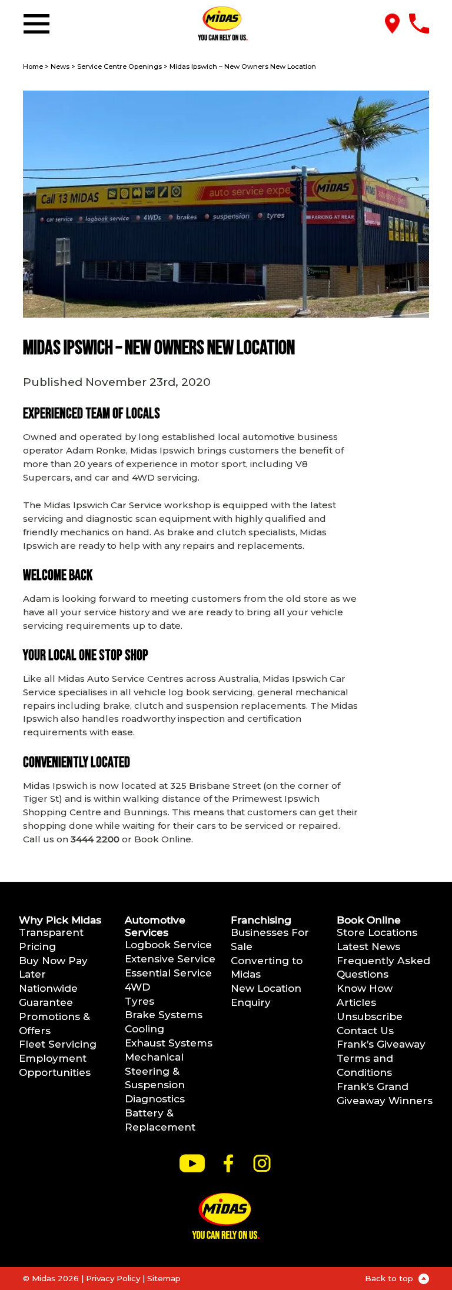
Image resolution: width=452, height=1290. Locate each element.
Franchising (261, 920)
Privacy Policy (113, 1278)
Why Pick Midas (60, 920)
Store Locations (377, 932)
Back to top (390, 1278)
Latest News (368, 946)
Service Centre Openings (119, 66)
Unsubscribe (370, 1016)
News (60, 66)
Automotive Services (155, 926)
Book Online (369, 920)
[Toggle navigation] (39, 24)
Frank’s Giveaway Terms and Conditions (381, 1058)
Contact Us (365, 1030)
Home (33, 66)
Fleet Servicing (58, 1044)
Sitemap (164, 1278)
